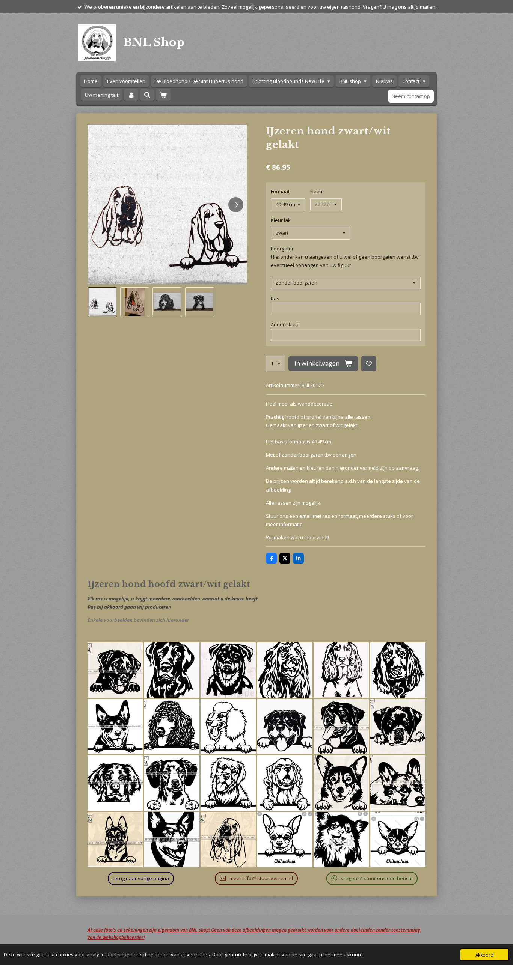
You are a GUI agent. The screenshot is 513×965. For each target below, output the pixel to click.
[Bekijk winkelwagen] (163, 95)
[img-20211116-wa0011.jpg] (115, 726)
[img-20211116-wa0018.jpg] (171, 783)
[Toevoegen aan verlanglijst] (368, 363)
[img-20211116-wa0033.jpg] (115, 839)
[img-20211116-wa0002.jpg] (228, 670)
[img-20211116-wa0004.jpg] (284, 670)
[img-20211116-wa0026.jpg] (398, 783)
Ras (275, 298)
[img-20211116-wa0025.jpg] (341, 783)
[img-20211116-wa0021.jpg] (228, 783)
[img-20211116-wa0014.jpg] (284, 726)
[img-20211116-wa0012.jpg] (171, 726)
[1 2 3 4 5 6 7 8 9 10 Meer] (275, 363)
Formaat (280, 191)
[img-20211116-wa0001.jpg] (171, 670)
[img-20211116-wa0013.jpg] (228, 726)
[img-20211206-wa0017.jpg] (398, 839)
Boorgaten (283, 248)
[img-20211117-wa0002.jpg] (171, 839)
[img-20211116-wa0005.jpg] (341, 670)
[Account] (131, 95)
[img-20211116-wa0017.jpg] (115, 783)
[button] (102, 302)
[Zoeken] (147, 95)
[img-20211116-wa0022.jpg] (284, 783)
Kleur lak (281, 220)
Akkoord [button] (484, 955)
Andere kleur (285, 324)
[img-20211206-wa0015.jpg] (284, 839)
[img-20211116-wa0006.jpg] (398, 670)
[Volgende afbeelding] (235, 204)
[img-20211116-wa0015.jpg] (341, 726)
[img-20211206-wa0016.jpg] (341, 839)
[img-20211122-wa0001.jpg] (228, 839)
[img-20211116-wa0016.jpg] (398, 726)
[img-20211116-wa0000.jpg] (115, 670)
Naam (317, 191)
